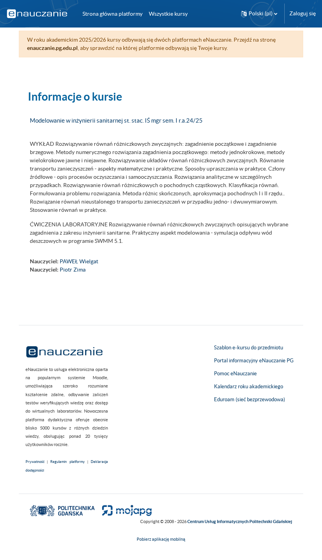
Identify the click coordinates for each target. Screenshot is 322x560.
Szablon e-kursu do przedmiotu (248, 348)
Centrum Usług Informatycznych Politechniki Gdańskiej (239, 521)
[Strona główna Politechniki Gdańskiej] (62, 510)
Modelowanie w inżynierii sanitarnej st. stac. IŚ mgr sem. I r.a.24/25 (116, 120)
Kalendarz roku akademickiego (248, 386)
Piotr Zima (73, 269)
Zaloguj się (302, 13)
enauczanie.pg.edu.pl (52, 48)
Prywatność (35, 462)
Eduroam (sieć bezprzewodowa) (249, 399)
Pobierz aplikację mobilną (161, 539)
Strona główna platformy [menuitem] (112, 14)
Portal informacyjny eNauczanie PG (254, 361)
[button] (259, 13)
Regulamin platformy (67, 462)
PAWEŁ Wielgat (79, 261)
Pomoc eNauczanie (235, 373)
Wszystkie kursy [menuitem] (168, 14)
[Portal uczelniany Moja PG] (123, 510)
